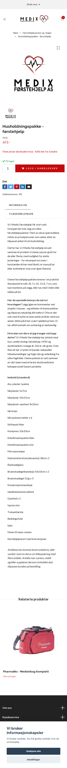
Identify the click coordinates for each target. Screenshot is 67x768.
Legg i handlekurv (42, 168)
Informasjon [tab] (18, 205)
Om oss (7, 707)
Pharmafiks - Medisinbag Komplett (26, 671)
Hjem (15, 32)
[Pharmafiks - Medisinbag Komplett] (33, 640)
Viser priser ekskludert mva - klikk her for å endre (29, 151)
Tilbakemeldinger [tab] (21, 214)
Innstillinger (33, 759)
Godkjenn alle (33, 751)
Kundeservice (10, 717)
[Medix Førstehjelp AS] (34, 19)
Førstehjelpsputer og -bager (37, 32)
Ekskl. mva (32, 4)
